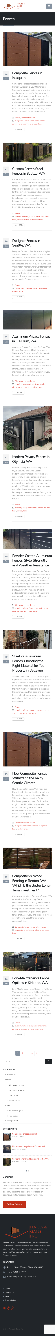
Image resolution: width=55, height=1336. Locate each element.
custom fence (20, 288)
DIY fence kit (10, 1074)
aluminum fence (21, 608)
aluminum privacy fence (24, 384)
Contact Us (9, 1292)
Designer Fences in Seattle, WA (26, 243)
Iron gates (13, 1116)
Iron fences (13, 1095)
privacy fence (37, 124)
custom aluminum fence (39, 710)
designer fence (31, 288)
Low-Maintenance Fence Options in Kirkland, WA (30, 980)
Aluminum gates (16, 1111)
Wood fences (41, 927)
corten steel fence (21, 216)
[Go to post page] (7, 1137)
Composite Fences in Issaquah (27, 75)
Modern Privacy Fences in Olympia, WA (31, 459)
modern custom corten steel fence (30, 219)
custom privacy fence (23, 508)
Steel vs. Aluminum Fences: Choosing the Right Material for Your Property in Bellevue (29, 663)
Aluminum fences (22, 381)
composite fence (21, 930)
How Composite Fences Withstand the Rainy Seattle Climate (29, 778)
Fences (17, 117)
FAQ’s (7, 1288)
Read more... (18, 129)
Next (37, 1053)
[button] (49, 6)
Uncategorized (11, 1120)
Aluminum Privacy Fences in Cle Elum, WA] (31, 339)
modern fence (17, 291)
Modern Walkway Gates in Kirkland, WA (28, 1146)
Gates (7, 1105)
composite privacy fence (24, 121)
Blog (7, 1296)
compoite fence (21, 826)
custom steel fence (19, 713)
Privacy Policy (10, 1300)
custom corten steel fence (39, 216)
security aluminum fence (27, 611)
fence (37, 121)
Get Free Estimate (14, 1204)
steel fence (32, 713)
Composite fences (28, 117)
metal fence (42, 288)
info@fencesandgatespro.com (24, 1276)
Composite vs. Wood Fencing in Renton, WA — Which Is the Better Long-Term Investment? (31, 883)
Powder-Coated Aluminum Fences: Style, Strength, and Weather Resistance (32, 560)
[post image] (27, 49)
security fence (28, 1029)
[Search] (48, 1061)
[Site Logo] (14, 6)
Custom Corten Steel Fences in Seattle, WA (28, 171)
